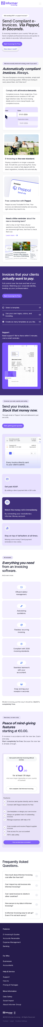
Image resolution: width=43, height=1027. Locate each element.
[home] (9, 3)
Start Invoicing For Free (12, 44)
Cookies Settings (21, 1021)
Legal (12, 1021)
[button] (40, 3)
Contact (5, 1021)
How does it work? (10, 49)
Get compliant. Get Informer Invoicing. (21, 788)
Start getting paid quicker (13, 426)
